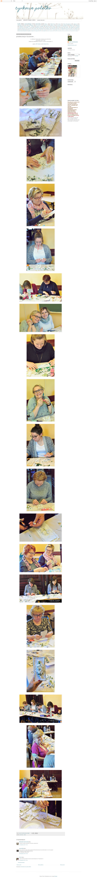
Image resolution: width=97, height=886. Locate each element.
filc (42, 27)
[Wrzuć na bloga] (33, 833)
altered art (45, 25)
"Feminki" (62, 29)
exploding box (37, 27)
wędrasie (19, 29)
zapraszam (21, 27)
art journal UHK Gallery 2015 (37, 29)
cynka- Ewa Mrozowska (73, 41)
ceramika (44, 29)
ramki (46, 27)
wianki (54, 27)
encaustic (44, 30)
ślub (25, 25)
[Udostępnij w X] (34, 833)
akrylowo (76, 28)
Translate (76, 55)
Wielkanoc (22, 26)
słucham (34, 28)
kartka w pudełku (39, 26)
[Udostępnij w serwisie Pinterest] (37, 833)
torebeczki (53, 28)
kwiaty (32, 30)
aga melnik (21, 848)
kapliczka (78, 25)
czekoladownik (41, 28)
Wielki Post (52, 24)
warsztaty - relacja (30, 26)
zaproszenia (25, 29)
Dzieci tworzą (72, 29)
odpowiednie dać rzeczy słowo (67, 28)
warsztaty (38, 24)
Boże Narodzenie (67, 24)
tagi (32, 27)
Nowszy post (19, 864)
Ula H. (20, 857)
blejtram (71, 25)
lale (79, 29)
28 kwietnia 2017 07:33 (23, 853)
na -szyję (52, 29)
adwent (51, 25)
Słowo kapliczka (22, 28)
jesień (58, 28)
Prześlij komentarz (21, 862)
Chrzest (49, 27)
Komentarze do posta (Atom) (26, 866)
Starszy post (62, 864)
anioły (76, 29)
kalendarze (77, 27)
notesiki (78, 26)
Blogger (55, 876)
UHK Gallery (38, 43)
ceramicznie (29, 28)
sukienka (66, 29)
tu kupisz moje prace (41, 20)
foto (58, 27)
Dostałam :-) (27, 27)
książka (62, 27)
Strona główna (19, 20)
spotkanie (47, 28)
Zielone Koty (46, 43)
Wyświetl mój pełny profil (72, 45)
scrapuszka (37, 30)
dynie (30, 29)
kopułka (29, 30)
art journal (58, 25)
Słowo (46, 24)
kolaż (59, 24)
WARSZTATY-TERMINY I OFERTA (29, 20)
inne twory (38, 25)
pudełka (65, 25)
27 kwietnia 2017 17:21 (23, 844)
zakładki (72, 27)
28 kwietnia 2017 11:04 (23, 860)
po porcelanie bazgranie (22, 30)
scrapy (53, 26)
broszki (58, 26)
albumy (75, 24)
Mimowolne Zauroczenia (23, 841)
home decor (72, 26)
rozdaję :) (67, 27)
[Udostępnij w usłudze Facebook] (36, 833)
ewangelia (31, 25)
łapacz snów (58, 29)
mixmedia (19, 25)
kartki (19, 24)
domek (49, 29)
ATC (40, 30)
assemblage (27, 24)
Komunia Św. (65, 26)
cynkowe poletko (33, 8)
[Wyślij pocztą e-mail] (32, 833)
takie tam (48, 26)
